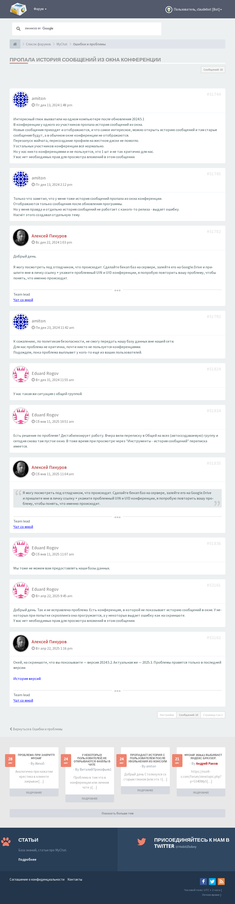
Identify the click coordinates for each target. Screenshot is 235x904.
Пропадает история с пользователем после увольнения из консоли (147, 758)
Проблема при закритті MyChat (36, 756)
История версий (27, 678)
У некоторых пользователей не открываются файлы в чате (92, 759)
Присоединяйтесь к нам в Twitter (191, 843)
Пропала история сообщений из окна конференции (85, 60)
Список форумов (38, 44)
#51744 (214, 94)
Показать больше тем (118, 813)
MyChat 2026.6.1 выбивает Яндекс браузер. (203, 756)
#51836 (214, 543)
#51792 (214, 316)
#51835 (214, 463)
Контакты (74, 879)
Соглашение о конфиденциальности (37, 879)
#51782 (214, 231)
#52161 (214, 585)
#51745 (214, 173)
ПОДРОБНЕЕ (34, 792)
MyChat (61, 44)
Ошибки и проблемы (89, 44)
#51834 (214, 410)
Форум (39, 9)
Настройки (167, 715)
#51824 (214, 369)
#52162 (214, 637)
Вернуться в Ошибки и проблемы (37, 729)
